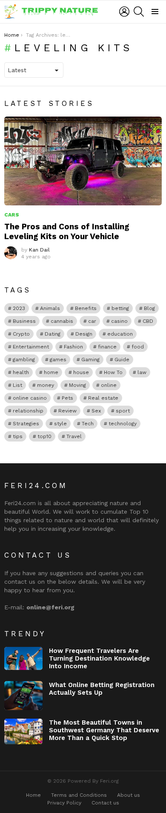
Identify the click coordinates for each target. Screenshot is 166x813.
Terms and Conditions (79, 795)
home (51, 372)
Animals (50, 308)
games (58, 360)
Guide (121, 360)
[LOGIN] (124, 11)
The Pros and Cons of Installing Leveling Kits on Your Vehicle (66, 231)
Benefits (86, 308)
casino (119, 321)
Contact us (105, 803)
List (17, 385)
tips (18, 436)
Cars (11, 215)
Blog (149, 308)
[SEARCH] (139, 11)
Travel (74, 436)
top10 (44, 436)
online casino (30, 398)
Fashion (73, 347)
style (60, 424)
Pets (67, 398)
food (138, 347)
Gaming (90, 360)
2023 (19, 308)
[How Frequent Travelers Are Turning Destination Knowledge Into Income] (23, 658)
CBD (148, 321)
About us (128, 795)
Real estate (103, 398)
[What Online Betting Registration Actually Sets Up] (23, 695)
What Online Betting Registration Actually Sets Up (102, 688)
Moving (77, 385)
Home (33, 795)
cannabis (62, 321)
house (81, 372)
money (45, 385)
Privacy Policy (64, 803)
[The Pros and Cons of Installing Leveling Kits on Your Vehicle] (83, 161)
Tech (88, 424)
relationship (28, 411)
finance (107, 347)
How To (113, 372)
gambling (24, 360)
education (120, 334)
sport (123, 411)
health (21, 372)
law (141, 372)
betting (120, 308)
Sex (96, 411)
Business (24, 321)
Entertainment (31, 347)
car (92, 321)
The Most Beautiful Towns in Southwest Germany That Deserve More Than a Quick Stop (104, 730)
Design (83, 334)
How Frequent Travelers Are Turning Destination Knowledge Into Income (99, 658)
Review (67, 411)
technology (123, 424)
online (109, 385)
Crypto (21, 334)
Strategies (26, 424)
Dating (52, 334)
